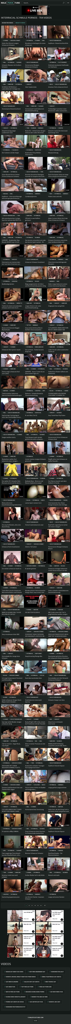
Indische (14, 259)
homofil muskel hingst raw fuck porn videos (21, 977)
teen (28, 128)
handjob (60, 850)
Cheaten (60, 128)
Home (35, 1020)
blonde (5, 697)
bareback (40, 128)
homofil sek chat (54, 1002)
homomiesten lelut (57, 972)
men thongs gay (50, 982)
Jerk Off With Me (28, 912)
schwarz (5, 40)
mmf (44, 390)
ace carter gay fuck (36, 1002)
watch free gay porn (13, 992)
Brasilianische (39, 347)
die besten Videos (7, 23)
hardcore (10, 84)
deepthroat (38, 653)
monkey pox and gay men (39, 997)
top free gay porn (27, 987)
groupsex (14, 281)
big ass (37, 281)
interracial (30, 40)
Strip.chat (26, 918)
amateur (5, 390)
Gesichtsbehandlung (55, 40)
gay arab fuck (10, 987)
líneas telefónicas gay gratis (51, 977)
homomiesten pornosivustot (15, 1007)
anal (43, 40)
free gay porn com (45, 987)
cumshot (29, 84)
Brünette (19, 303)
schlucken (37, 784)
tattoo (29, 325)
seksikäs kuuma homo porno (35, 992)
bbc (36, 741)
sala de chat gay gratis (31, 982)
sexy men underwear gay (37, 972)
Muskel (65, 500)
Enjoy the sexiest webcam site (28, 937)
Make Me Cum (27, 924)
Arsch (51, 84)
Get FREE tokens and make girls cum (57, 914)
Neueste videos (20, 23)
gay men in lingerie (12, 982)
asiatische (38, 150)
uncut (51, 522)
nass (51, 193)
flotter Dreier (62, 62)
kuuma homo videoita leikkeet (16, 997)
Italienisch (15, 150)
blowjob (19, 62)
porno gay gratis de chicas (15, 1002)
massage (5, 193)
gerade (66, 390)
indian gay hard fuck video (14, 972)
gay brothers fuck (56, 992)
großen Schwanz (15, 40)
